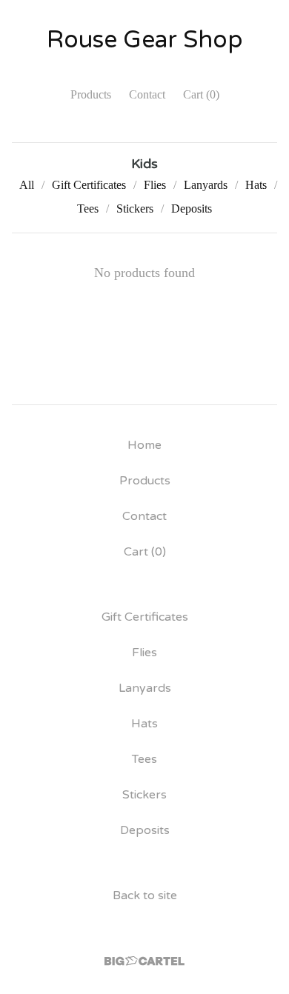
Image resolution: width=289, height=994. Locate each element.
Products (90, 94)
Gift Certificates (89, 185)
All (26, 185)
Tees (88, 208)
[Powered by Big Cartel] (144, 961)
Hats (256, 185)
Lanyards (205, 185)
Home (144, 445)
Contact (147, 94)
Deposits (191, 208)
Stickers (134, 208)
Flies (155, 185)
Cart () (201, 94)
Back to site (145, 895)
